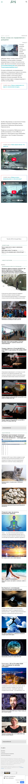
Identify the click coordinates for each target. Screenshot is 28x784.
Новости (2, 35)
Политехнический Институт (9, 67)
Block (18, 782)
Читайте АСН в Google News (14, 239)
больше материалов (7, 427)
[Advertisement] (14, 19)
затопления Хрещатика (8, 65)
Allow (22, 782)
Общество (7, 35)
